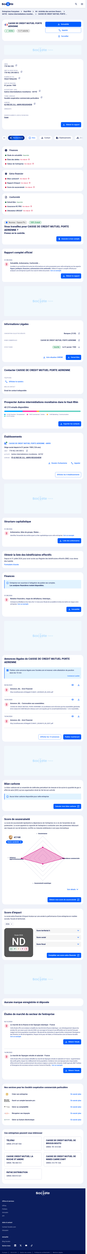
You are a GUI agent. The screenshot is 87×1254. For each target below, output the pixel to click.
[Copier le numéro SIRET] (21, 72)
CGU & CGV (13, 1252)
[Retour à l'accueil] (43, 1193)
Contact (47, 138)
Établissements (65, 138)
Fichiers (4, 1209)
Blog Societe (6, 1241)
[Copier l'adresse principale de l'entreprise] (34, 104)
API (3, 1216)
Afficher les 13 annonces (49, 737)
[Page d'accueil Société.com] (7, 4)
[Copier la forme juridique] (41, 97)
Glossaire (5, 1230)
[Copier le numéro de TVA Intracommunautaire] (19, 78)
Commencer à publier (73, 676)
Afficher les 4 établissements (68, 475)
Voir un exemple (55, 270)
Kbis (33, 138)
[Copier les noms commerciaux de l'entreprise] (79, 340)
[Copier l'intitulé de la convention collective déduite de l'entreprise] (79, 333)
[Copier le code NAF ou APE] (40, 91)
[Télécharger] (78, 685)
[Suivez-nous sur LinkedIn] (15, 1245)
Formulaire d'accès (11, 565)
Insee (6, 117)
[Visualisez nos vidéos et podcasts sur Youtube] (26, 1245)
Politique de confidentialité (42, 1252)
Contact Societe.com (9, 1227)
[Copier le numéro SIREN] (16, 65)
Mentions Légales (58, 1252)
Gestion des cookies (25, 1252)
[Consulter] (72, 685)
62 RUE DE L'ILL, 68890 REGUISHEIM (18, 105)
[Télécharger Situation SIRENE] (79, 347)
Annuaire (5, 1212)
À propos (4, 1252)
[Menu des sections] (4, 138)
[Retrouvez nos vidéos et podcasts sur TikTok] (31, 1245)
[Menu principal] (82, 4)
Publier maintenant (72, 737)
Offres (4, 1205)
